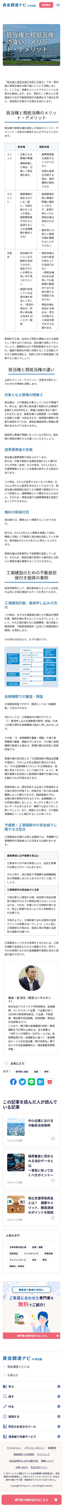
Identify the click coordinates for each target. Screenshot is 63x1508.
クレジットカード (17, 1259)
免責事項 (50, 1475)
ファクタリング (31, 1253)
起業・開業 (37, 1247)
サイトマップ (42, 1482)
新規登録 (46, 4)
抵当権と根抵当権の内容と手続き (25, 82)
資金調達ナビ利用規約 (22, 1482)
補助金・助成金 (16, 1266)
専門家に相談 (22, 1071)
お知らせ (12, 1375)
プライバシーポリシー (33, 1475)
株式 (34, 1259)
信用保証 (13, 1253)
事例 (46, 1071)
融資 (36, 1071)
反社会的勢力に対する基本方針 (22, 1488)
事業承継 (48, 1253)
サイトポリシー (13, 1475)
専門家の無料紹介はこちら (30, 1500)
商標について (46, 1488)
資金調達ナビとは (18, 1366)
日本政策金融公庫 (17, 1247)
